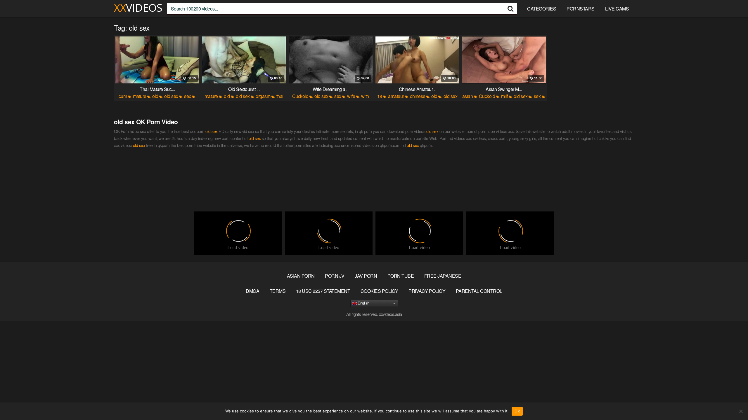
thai (279, 96)
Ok (517, 411)
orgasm (263, 96)
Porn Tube (400, 275)
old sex (171, 96)
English (363, 303)
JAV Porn (366, 275)
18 (379, 96)
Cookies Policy (379, 291)
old (155, 96)
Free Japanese (442, 275)
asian (467, 96)
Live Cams (617, 8)
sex (187, 96)
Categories (541, 8)
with (365, 96)
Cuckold (300, 96)
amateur (396, 96)
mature (139, 96)
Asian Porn (301, 275)
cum (123, 96)
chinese (417, 96)
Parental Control (479, 291)
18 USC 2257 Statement (323, 291)
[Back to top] (732, 401)
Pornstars (581, 8)
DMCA (252, 291)
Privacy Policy (426, 291)
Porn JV (334, 275)
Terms (278, 291)
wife (351, 96)
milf (504, 96)
